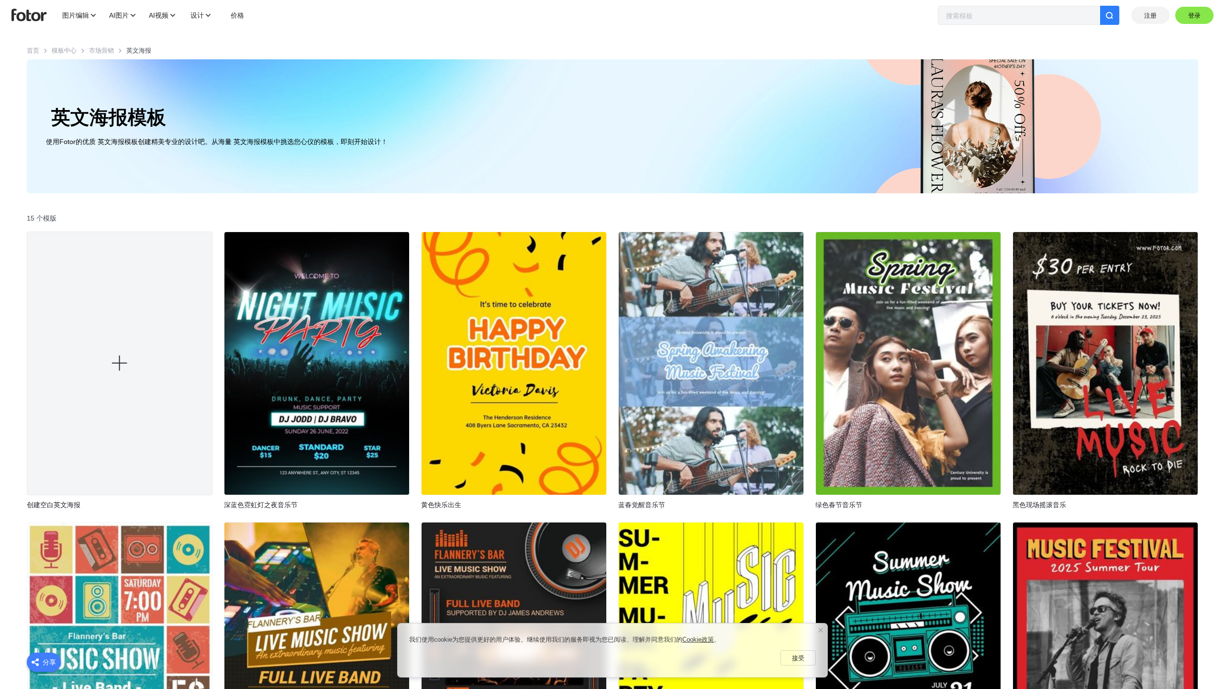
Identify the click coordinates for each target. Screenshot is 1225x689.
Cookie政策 (698, 639)
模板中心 (64, 50)
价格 (237, 15)
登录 (1194, 15)
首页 (33, 50)
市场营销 (101, 50)
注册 (1150, 15)
